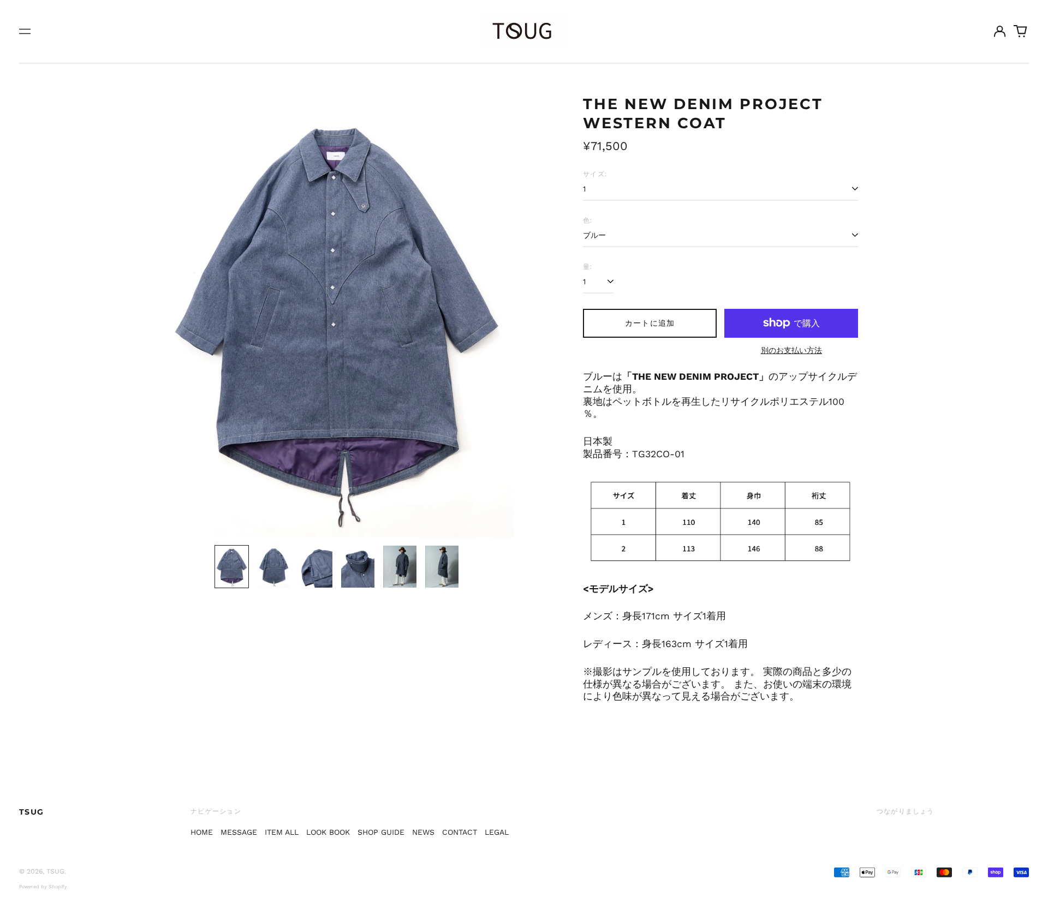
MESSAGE (239, 832)
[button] (1020, 31)
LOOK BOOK (328, 832)
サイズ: (595, 174)
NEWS (423, 832)
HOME (201, 832)
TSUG (31, 812)
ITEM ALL (282, 832)
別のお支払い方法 (791, 350)
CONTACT (459, 832)
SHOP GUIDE (381, 832)
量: (587, 266)
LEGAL (497, 832)
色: (587, 220)
